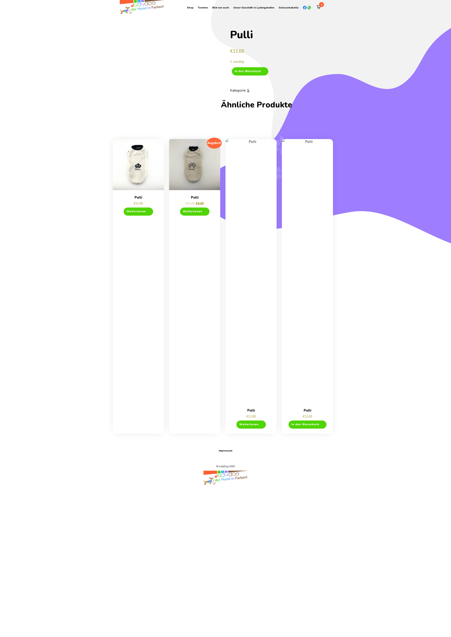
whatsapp (307, 7)
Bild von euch (220, 7)
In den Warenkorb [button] (305, 424)
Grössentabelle (289, 7)
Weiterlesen (136, 211)
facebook (303, 7)
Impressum (225, 450)
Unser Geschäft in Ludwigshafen (253, 7)
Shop (190, 7)
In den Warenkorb (248, 71)
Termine (203, 7)
